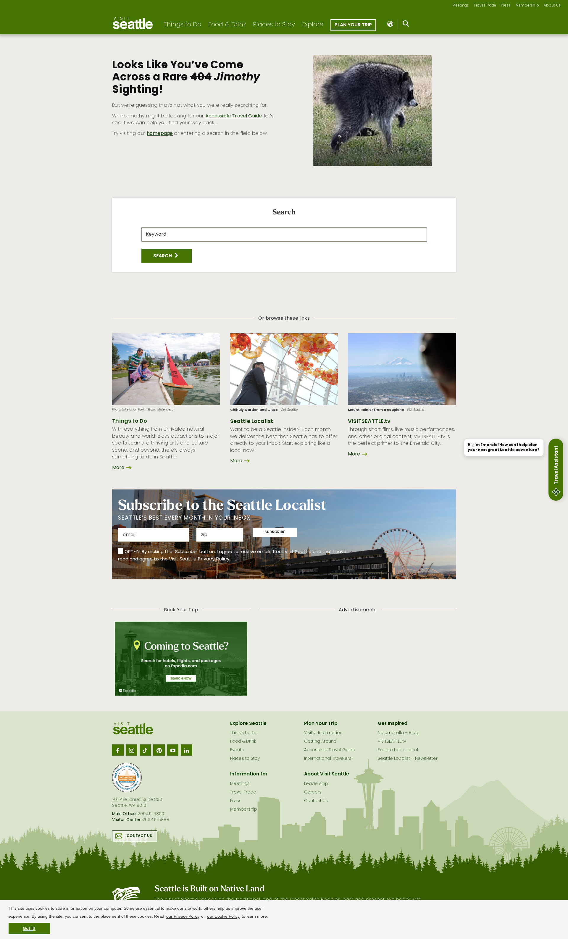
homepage (160, 134)
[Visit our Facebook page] (117, 750)
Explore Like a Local (398, 750)
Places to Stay (274, 25)
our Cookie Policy (223, 916)
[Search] (406, 25)
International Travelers (327, 758)
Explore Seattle (248, 724)
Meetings (460, 6)
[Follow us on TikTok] (145, 750)
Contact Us (139, 836)
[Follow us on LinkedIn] (186, 750)
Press (506, 6)
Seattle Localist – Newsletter (408, 758)
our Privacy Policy (182, 916)
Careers (313, 792)
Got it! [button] (29, 928)
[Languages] (390, 24)
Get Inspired (392, 724)
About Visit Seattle (326, 774)
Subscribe (274, 532)
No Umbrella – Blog (398, 733)
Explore (312, 25)
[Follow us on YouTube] (172, 750)
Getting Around (320, 741)
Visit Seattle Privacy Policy (199, 559)
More (118, 468)
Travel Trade (485, 6)
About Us (552, 6)
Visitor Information (323, 733)
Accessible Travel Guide (233, 116)
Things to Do (182, 25)
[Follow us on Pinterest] (158, 750)
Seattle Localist (251, 421)
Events (237, 750)
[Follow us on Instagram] (131, 750)
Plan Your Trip (353, 25)
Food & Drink (227, 25)
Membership (527, 6)
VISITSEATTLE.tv (369, 421)
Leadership (316, 783)
